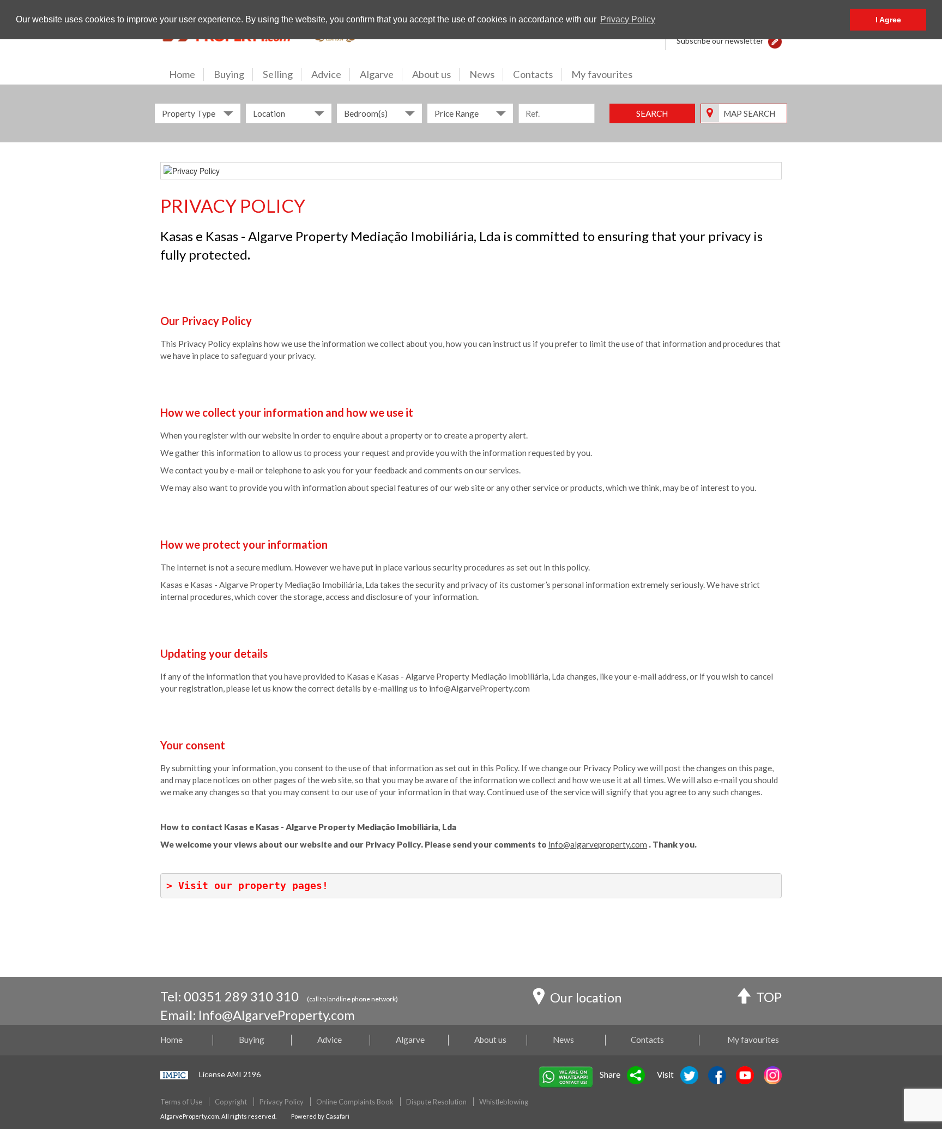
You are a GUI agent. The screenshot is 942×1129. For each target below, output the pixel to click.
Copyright (231, 1101)
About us (431, 74)
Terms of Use (181, 1101)
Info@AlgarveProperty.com (276, 1015)
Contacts (533, 74)
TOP (769, 997)
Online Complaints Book (355, 1101)
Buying (229, 74)
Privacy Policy (281, 1101)
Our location (585, 997)
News (481, 74)
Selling (278, 74)
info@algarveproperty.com (597, 844)
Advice (326, 74)
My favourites (601, 74)
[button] (775, 40)
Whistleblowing (503, 1101)
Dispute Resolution (436, 1101)
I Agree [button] (888, 19)
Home (182, 74)
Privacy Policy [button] (627, 19)
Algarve (377, 74)
